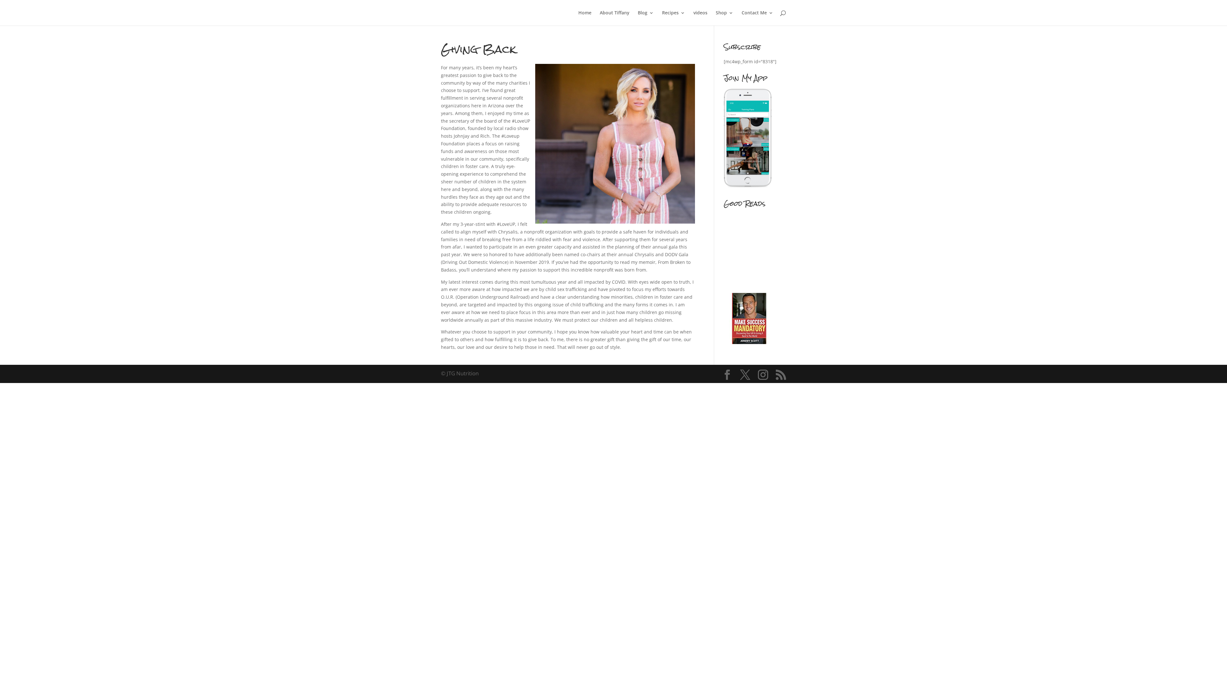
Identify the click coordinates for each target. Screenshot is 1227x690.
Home (584, 13)
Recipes (670, 13)
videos (700, 13)
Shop (721, 13)
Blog (642, 13)
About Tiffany (614, 13)
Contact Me (754, 13)
